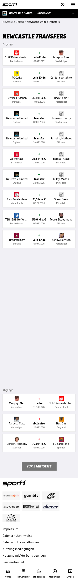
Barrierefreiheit (13, 562)
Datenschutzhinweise (17, 536)
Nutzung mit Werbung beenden (24, 555)
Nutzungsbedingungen (18, 549)
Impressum (10, 529)
